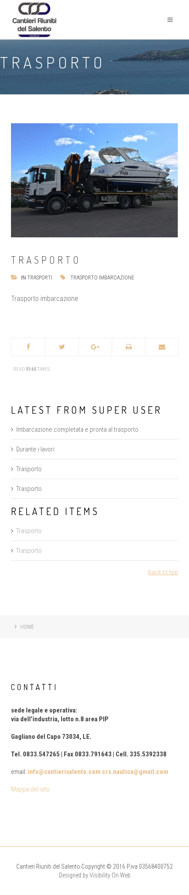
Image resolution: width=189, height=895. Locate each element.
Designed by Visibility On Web (95, 875)
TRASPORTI (39, 278)
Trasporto (29, 469)
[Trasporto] (94, 180)
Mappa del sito (30, 789)
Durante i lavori (35, 449)
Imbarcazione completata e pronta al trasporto (77, 429)
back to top (163, 572)
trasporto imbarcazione (102, 278)
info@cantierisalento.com (64, 772)
